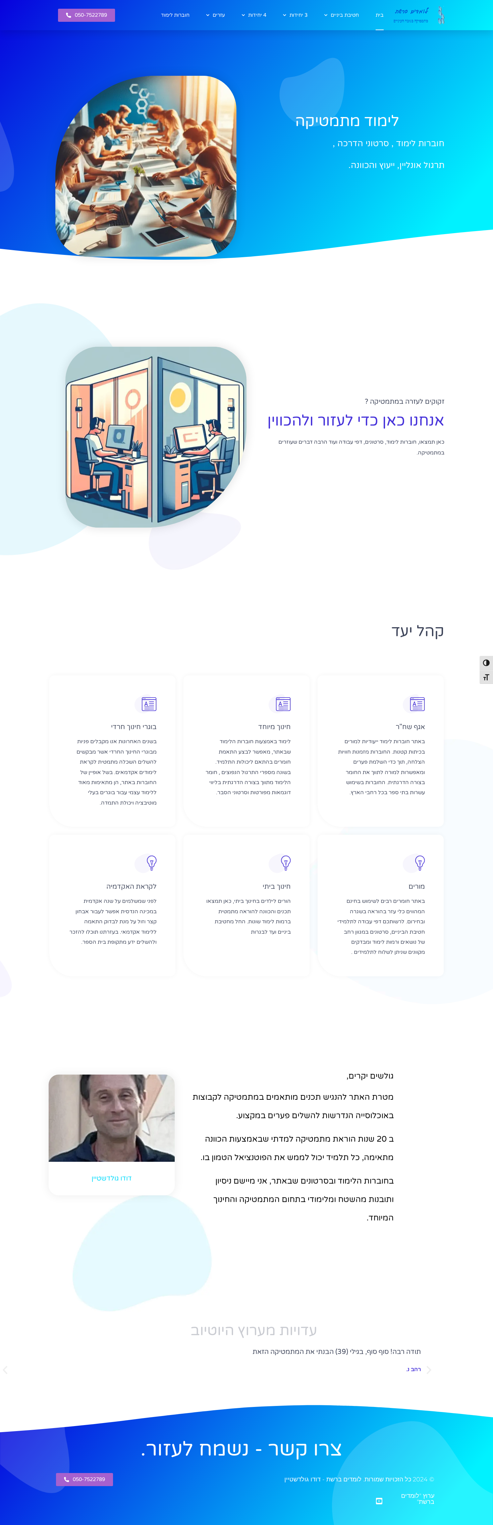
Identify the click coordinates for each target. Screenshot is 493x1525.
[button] (429, 1370)
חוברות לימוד (175, 15)
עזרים (219, 15)
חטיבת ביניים (345, 15)
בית (380, 15)
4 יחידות (257, 15)
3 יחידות (298, 15)
